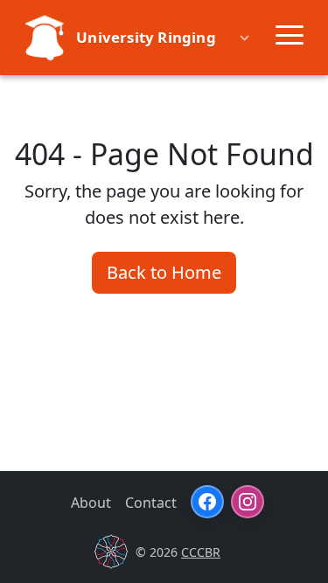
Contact (151, 502)
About (91, 502)
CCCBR (200, 552)
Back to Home (164, 272)
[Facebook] (207, 501)
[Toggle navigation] (290, 37)
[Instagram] (247, 501)
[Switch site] (248, 37)
